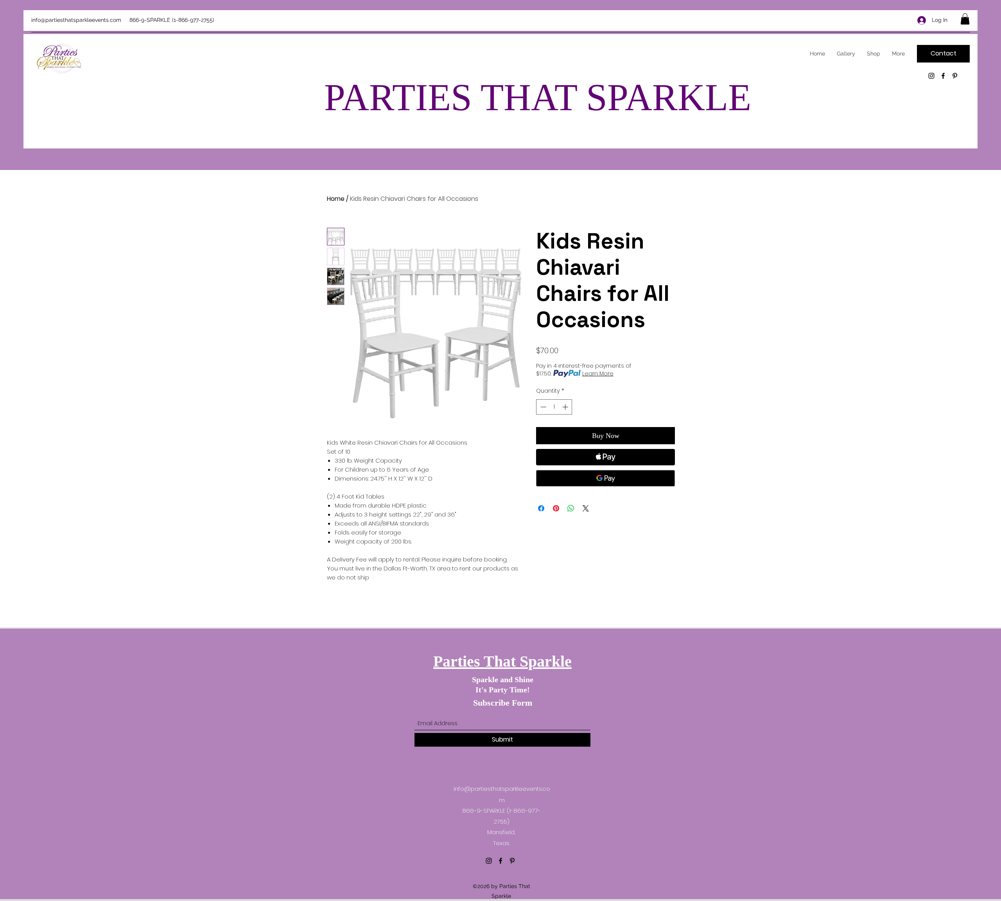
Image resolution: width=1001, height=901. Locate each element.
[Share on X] (585, 508)
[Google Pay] (605, 478)
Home (335, 198)
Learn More (598, 373)
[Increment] (566, 407)
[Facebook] (943, 76)
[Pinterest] (955, 76)
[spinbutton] (554, 407)
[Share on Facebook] (541, 508)
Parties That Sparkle (502, 661)
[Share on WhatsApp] (571, 508)
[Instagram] (931, 76)
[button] (965, 19)
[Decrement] (542, 407)
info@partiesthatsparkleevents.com (76, 20)
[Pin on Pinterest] (556, 508)
